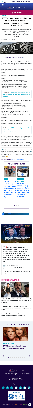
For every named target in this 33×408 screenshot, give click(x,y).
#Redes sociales (20, 159)
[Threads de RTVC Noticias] (29, 387)
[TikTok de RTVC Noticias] (20, 387)
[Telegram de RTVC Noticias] (24, 387)
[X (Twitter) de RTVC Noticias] (7, 387)
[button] (15, 206)
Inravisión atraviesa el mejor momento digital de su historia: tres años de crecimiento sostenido (23, 190)
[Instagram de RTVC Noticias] (11, 387)
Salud (6, 179)
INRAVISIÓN (20, 179)
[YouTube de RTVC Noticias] (16, 387)
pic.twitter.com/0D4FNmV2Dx (13, 268)
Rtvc (3, 15)
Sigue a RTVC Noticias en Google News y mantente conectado (17, 213)
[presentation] (4, 204)
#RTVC (13, 159)
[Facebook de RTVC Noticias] (3, 387)
